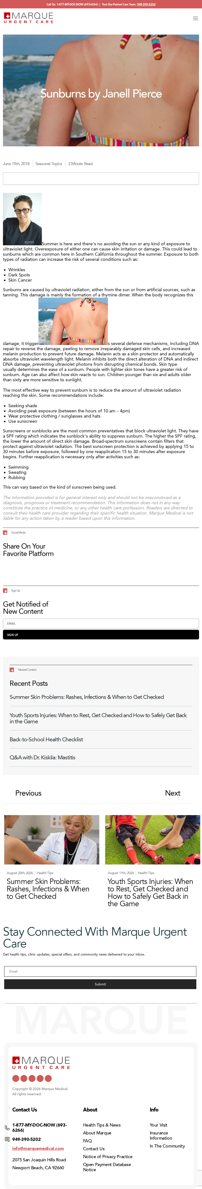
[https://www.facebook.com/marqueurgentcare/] (32, 1078)
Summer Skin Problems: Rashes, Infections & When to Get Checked (87, 697)
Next (172, 793)
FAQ (87, 1141)
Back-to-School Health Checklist (46, 739)
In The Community (167, 1146)
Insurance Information (161, 1135)
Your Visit (159, 1125)
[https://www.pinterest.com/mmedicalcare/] (40, 1078)
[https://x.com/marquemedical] (15, 1078)
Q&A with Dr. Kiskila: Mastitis (42, 757)
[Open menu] (195, 18)
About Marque (97, 1133)
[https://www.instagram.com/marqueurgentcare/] (48, 1078)
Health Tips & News (102, 1125)
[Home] (28, 17)
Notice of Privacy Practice (108, 1156)
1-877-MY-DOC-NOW (70, 4)
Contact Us (94, 1148)
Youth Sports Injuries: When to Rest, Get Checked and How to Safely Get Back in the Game (98, 718)
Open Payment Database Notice (107, 1167)
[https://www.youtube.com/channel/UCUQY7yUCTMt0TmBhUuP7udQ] (23, 1078)
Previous (28, 793)
